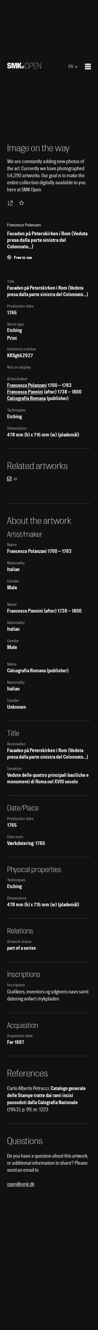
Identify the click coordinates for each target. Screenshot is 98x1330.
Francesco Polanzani (27, 385)
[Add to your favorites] (22, 202)
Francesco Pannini (25, 392)
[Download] (11, 202)
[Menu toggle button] (88, 66)
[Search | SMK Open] (24, 67)
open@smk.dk (20, 1184)
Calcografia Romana (26, 398)
